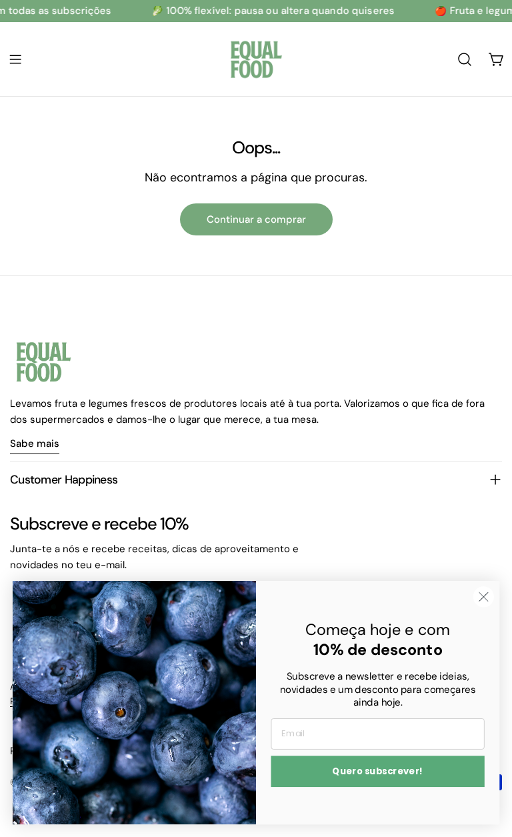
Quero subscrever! (377, 771)
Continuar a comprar (256, 219)
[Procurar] (464, 59)
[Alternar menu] (15, 59)
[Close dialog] (484, 597)
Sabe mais (34, 443)
